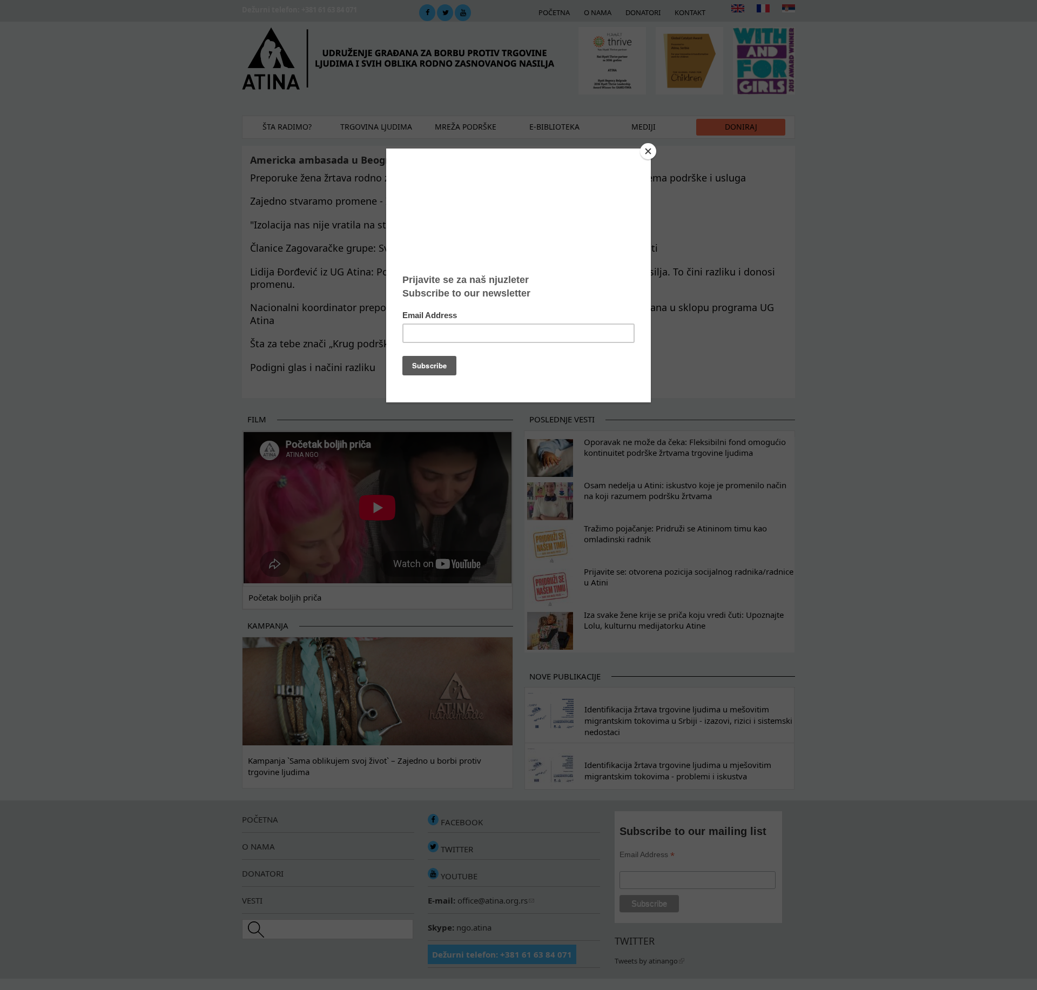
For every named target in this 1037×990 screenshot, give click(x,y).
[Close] (648, 151)
